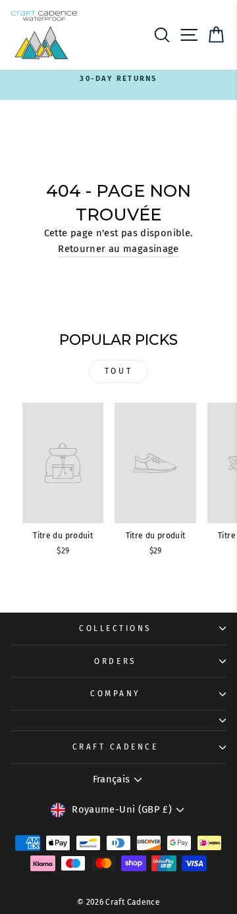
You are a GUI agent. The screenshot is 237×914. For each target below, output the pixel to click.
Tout (118, 371)
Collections (115, 628)
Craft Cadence (115, 746)
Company (115, 693)
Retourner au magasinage (118, 249)
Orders (115, 661)
